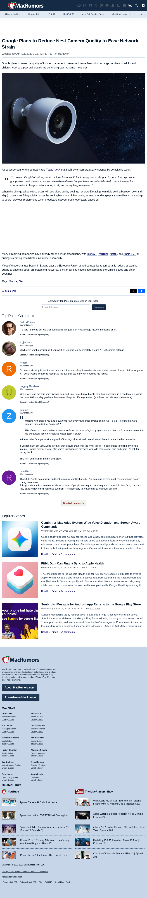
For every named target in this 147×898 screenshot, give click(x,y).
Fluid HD (48, 882)
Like (37, 334)
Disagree (44, 334)
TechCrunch (53, 169)
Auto (57, 882)
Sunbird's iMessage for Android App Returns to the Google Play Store (91, 604)
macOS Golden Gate (93, 14)
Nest (21, 281)
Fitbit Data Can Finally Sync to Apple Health (72, 563)
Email (4, 719)
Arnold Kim (7, 713)
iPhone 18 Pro (12, 14)
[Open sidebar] (143, 5)
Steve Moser (7, 774)
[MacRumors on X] (95, 5)
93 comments (9, 291)
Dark (68, 882)
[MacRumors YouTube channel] (107, 5)
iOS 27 (51, 14)
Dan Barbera (7, 762)
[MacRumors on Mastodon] (101, 5)
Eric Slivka (36, 713)
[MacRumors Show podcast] (79, 5)
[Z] (9, 422)
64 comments (68, 632)
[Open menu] (4, 5)
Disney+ (92, 253)
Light (62, 882)
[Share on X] (133, 291)
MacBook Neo (119, 14)
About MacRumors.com (19, 687)
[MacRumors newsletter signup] (124, 5)
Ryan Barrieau (37, 762)
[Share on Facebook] (141, 291)
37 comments (68, 591)
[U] (9, 399)
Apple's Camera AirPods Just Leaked (39, 802)
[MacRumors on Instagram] (85, 5)
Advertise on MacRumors (21, 697)
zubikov (24, 410)
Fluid (41, 882)
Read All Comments (73, 503)
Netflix (113, 253)
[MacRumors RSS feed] (118, 5)
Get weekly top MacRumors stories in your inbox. (73, 301)
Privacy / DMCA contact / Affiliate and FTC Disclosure (25, 872)
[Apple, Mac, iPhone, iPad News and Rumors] (26, 9)
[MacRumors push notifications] (113, 5)
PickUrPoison (27, 322)
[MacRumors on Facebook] (90, 5)
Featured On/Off (10, 882)
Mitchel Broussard (10, 738)
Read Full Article (49, 554)
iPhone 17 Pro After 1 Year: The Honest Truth (43, 855)
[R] (9, 375)
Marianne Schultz (39, 750)
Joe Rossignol (38, 726)
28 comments (68, 554)
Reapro (24, 362)
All (142, 14)
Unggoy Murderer (29, 386)
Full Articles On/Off (28, 882)
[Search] (137, 6)
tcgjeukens (26, 342)
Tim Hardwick (61, 53)
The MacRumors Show (99, 791)
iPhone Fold (34, 14)
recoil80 (24, 471)
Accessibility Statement (12, 877)
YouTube (103, 253)
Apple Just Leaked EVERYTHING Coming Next (44, 815)
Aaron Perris (37, 774)
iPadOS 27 (68, 14)
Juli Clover (92, 530)
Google (13, 281)
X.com (11, 719)
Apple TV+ (130, 253)
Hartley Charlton (9, 750)
